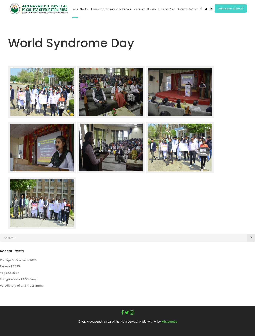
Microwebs (169, 321)
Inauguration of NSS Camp (19, 279)
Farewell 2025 (10, 266)
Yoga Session (9, 273)
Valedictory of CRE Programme (22, 285)
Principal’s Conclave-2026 (18, 260)
